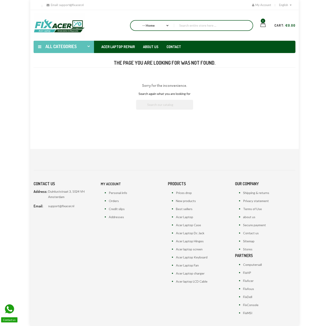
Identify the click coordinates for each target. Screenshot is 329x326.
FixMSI (247, 313)
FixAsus (248, 289)
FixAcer (248, 281)
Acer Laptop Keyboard (191, 257)
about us (249, 217)
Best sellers (184, 209)
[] (191, 108)
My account (111, 184)
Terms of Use (252, 209)
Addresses (116, 217)
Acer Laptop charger (190, 273)
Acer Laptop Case (188, 225)
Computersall (252, 264)
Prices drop (184, 193)
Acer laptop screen (189, 249)
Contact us (251, 233)
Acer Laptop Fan (187, 265)
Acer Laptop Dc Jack (190, 233)
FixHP (247, 273)
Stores (247, 249)
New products (186, 201)
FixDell (247, 297)
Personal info (118, 193)
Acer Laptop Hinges (190, 241)
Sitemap (248, 241)
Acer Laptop (184, 217)
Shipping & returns (256, 193)
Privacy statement (256, 201)
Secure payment (254, 225)
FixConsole (250, 305)
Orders (114, 201)
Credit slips (117, 209)
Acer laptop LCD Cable (191, 281)
